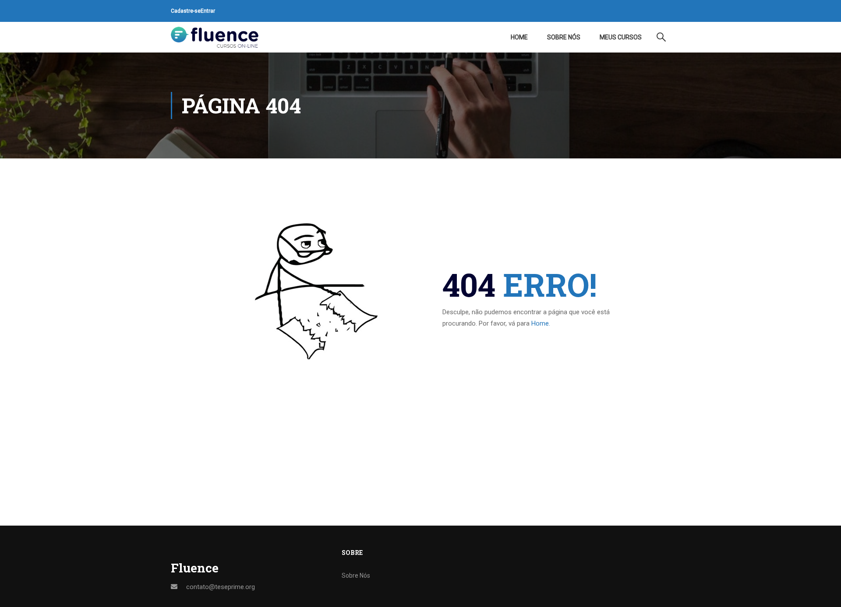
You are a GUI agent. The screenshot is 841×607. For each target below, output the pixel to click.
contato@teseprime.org (220, 587)
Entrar (208, 11)
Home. (540, 323)
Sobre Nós (563, 37)
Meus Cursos (621, 37)
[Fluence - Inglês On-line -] (214, 37)
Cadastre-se (186, 11)
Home (519, 37)
